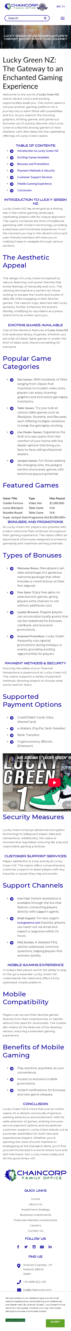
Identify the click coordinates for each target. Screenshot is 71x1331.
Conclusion (24, 190)
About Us (35, 1204)
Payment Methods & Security (36, 170)
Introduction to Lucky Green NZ (37, 150)
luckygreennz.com (28, 922)
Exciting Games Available (33, 157)
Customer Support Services (34, 177)
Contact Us (35, 1230)
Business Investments (35, 1215)
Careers (35, 1225)
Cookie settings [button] (15, 1320)
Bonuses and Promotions (33, 164)
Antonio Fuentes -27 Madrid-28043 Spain (37, 1269)
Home (35, 1199)
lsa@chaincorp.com (37, 1290)
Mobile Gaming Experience (34, 183)
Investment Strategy (35, 1209)
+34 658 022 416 (34, 1281)
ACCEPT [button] (55, 1321)
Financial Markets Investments (35, 1220)
